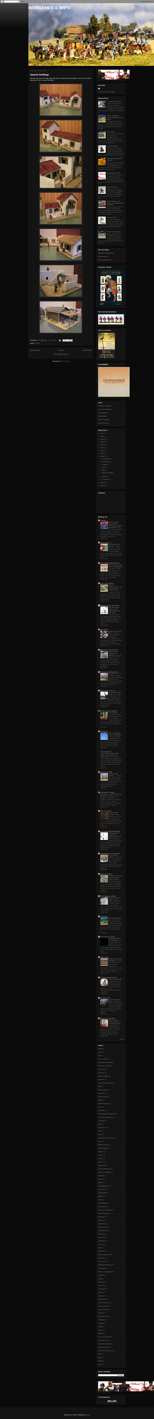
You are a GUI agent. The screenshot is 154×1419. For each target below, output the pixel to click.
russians (101, 1275)
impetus (100, 1196)
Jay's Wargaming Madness (109, 563)
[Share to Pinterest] (72, 340)
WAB (99, 1333)
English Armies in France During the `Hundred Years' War (114, 1021)
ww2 (99, 1357)
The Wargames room (114, 101)
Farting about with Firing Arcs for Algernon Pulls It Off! (115, 835)
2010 (102, 453)
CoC (99, 1107)
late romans (102, 1206)
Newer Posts (35, 350)
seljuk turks (102, 1299)
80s (99, 1055)
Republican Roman (104, 1265)
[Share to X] (68, 340)
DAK (99, 1124)
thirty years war (103, 1316)
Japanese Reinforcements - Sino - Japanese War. (115, 586)
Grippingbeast (102, 413)
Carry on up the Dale (107, 1018)
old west (37, 343)
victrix (100, 1326)
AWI (99, 1086)
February (105, 479)
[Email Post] (59, 340)
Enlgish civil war (103, 1145)
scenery (100, 1296)
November (106, 462)
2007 (102, 485)
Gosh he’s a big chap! (115, 979)
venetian (101, 1323)
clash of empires (103, 1103)
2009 (102, 456)
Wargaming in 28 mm (107, 690)
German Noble (112, 217)
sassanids (101, 1289)
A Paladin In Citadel (107, 792)
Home (61, 350)
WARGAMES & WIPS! (49, 7)
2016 (102, 436)
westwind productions (105, 1350)
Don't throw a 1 (105, 542)
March (104, 476)
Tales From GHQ (106, 772)
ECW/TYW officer (112, 146)
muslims (101, 1220)
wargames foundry (104, 1344)
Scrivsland (104, 916)
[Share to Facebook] (70, 340)
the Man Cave (105, 998)
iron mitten (104, 629)
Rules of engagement (105, 1272)
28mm (100, 1048)
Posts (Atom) (65, 361)
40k (99, 1052)
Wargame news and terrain (109, 605)
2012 (102, 448)
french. (100, 1158)
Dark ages (101, 1127)
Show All (122, 1039)
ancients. (101, 1073)
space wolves (102, 1309)
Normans (101, 1234)
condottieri (101, 1110)
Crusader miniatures (105, 409)
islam (100, 1199)
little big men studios (105, 1210)
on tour (100, 1244)
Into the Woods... (113, 712)
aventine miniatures (104, 1083)
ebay (99, 1141)
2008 (102, 483)
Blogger (87, 1415)
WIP (99, 1354)
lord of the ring (103, 1213)
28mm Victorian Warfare (108, 711)
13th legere (110, 132)
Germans (101, 1175)
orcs (99, 1247)
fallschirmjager (103, 1148)
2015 (102, 439)
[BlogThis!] (66, 340)
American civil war (104, 1066)
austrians (101, 1079)
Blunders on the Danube (109, 650)
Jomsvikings (102, 1203)
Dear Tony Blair (105, 811)
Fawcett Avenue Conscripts (110, 853)
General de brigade (104, 1172)
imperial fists (102, 1193)
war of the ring (103, 1340)
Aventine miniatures (104, 406)
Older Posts (87, 350)
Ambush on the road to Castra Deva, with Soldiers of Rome (115, 877)
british (100, 1100)
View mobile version (60, 354)
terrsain (100, 1313)
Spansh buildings (39, 74)
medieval (101, 1217)
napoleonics (102, 1230)
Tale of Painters (105, 752)
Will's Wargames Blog (108, 896)
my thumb (101, 1224)
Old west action (103, 256)
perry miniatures (103, 423)
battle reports (102, 1090)
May (103, 470)
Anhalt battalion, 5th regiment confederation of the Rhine (115, 203)
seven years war (103, 1302)
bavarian (101, 1093)
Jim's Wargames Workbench (110, 831)
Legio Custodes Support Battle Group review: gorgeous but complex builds (109, 755)
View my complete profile (106, 92)
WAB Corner (104, 957)
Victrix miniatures (103, 419)
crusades (101, 1121)
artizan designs (103, 1076)
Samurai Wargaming (105, 260)
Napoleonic (102, 1227)
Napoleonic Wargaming (106, 253)
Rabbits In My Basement (109, 672)
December (106, 459)
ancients (101, 1069)
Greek (100, 1182)
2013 (102, 445)
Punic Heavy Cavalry (114, 231)
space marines (103, 1306)
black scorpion (103, 1096)
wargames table (103, 1347)
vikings (100, 1330)
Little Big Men (102, 416)
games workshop (103, 1169)
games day (101, 1165)
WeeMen (103, 520)
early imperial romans (105, 1138)
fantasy (100, 1151)
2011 (102, 450)
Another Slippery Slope (108, 977)
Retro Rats (111, 674)
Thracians (101, 1320)
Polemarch (104, 731)
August (104, 464)
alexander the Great (104, 1062)
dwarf (100, 1134)
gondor (100, 1179)
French (100, 1155)
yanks (100, 1364)
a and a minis (102, 1059)
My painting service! (113, 173)
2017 (102, 433)
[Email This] (64, 340)
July (103, 467)
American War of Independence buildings (113, 653)
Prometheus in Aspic (107, 937)
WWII (100, 1361)
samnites (101, 1282)
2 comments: (53, 340)
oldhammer (102, 1241)
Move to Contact (106, 874)
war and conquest (104, 1337)
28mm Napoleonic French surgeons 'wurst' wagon (115, 117)
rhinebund (101, 1268)
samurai (101, 1285)
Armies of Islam (112, 187)
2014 (102, 442)
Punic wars (101, 1261)
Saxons (100, 1292)
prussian (101, 1258)
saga (99, 1278)
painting (100, 1251)
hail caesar (101, 1189)
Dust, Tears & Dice (106, 583)
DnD (99, 1131)
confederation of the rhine (106, 1114)
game (100, 1162)
